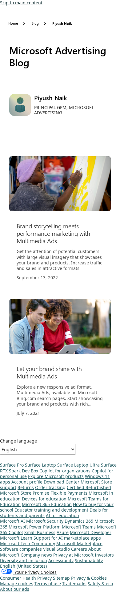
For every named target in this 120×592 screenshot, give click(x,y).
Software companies (21, 549)
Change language (18, 441)
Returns (26, 487)
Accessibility (61, 560)
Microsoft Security (44, 521)
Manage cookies (16, 583)
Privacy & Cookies (89, 578)
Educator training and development (51, 510)
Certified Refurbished (89, 487)
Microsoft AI (12, 521)
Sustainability (89, 560)
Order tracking (50, 487)
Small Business (39, 532)
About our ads (14, 589)
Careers (79, 549)
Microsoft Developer (90, 532)
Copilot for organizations (64, 471)
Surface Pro (12, 465)
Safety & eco (100, 583)
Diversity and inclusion (23, 560)
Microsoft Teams (79, 527)
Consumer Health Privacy (26, 578)
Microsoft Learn (16, 538)
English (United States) (23, 566)
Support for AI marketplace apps (67, 538)
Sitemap (61, 578)
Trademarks (74, 583)
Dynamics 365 (79, 521)
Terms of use (47, 583)
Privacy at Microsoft (73, 555)
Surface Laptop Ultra (78, 465)
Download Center (61, 482)
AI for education (62, 515)
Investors (104, 555)
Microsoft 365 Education (47, 504)
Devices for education (44, 499)
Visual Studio (56, 549)
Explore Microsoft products (56, 476)
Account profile (26, 482)
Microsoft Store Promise (24, 493)
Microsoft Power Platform (35, 527)
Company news (36, 555)
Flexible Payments (68, 493)
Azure (63, 532)
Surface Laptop (40, 465)
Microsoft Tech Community (27, 543)
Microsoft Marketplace (79, 543)
